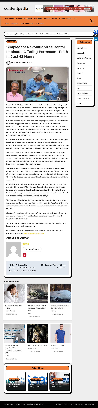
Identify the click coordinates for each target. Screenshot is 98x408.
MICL (6, 355)
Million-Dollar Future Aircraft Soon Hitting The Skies (59, 307)
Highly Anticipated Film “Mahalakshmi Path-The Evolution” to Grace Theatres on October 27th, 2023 (22, 268)
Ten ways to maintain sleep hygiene (13, 307)
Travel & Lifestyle (26, 23)
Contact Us (68, 404)
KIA (29, 313)
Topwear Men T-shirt (57, 345)
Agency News (11, 41)
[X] (96, 35)
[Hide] (97, 43)
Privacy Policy (78, 404)
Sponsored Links (11, 314)
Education (38, 18)
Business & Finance (24, 18)
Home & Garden (65, 18)
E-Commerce (81, 63)
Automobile (9, 18)
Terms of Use (89, 404)
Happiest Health (9, 311)
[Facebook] (96, 31)
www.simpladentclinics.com (34, 233)
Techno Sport (54, 348)
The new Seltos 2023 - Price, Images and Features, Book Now (37, 308)
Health (54, 18)
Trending (80, 103)
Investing (53, 311)
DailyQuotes (39, 23)
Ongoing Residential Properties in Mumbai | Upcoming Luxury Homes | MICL (13, 349)
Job (75, 18)
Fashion (47, 18)
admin (16, 62)
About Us (59, 404)
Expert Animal (32, 348)
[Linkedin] (96, 39)
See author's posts (32, 249)
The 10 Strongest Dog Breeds (37, 345)
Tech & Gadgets (11, 23)
